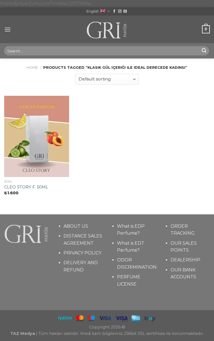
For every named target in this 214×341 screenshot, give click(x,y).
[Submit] (204, 51)
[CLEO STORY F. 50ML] (36, 136)
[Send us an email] (125, 11)
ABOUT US (76, 226)
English (92, 11)
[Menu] (7, 29)
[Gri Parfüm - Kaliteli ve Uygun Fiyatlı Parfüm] (107, 29)
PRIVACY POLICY (82, 253)
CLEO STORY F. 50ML (26, 187)
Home (32, 67)
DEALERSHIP (185, 260)
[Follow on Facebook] (114, 11)
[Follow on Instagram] (119, 11)
